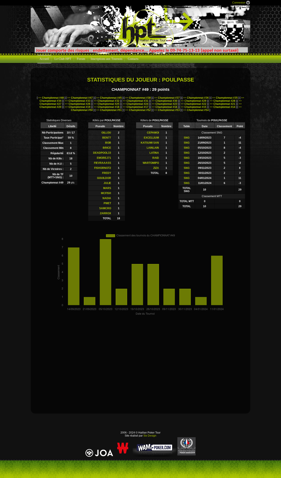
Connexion (238, 2)
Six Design (149, 435)
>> (51, 97)
